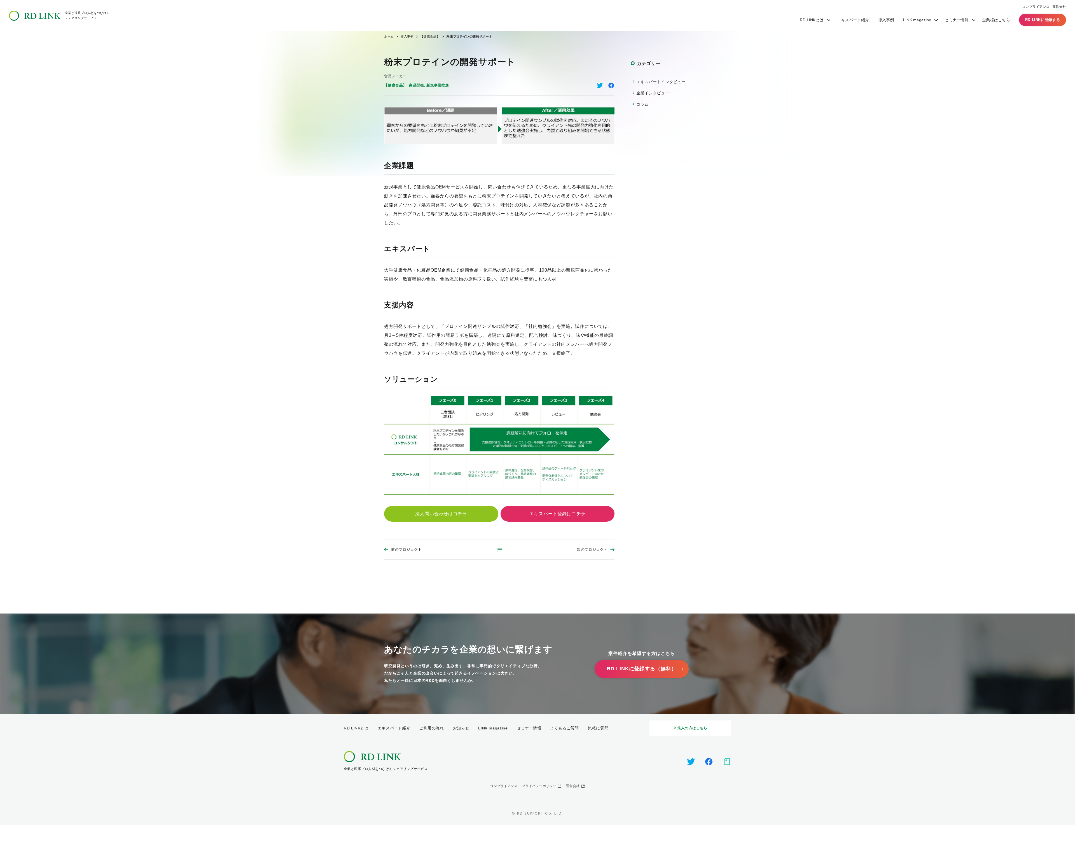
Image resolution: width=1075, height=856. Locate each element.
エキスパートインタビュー (661, 82)
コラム (642, 104)
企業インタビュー (652, 93)
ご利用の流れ (431, 728)
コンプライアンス (1036, 7)
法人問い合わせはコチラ (441, 513)
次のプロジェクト (592, 549)
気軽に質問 (598, 728)
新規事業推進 (437, 85)
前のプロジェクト (406, 549)
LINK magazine (917, 20)
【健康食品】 (395, 85)
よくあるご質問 (564, 728)
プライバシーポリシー (539, 786)
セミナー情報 (957, 20)
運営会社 (1059, 7)
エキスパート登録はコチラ (557, 513)
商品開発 (416, 85)
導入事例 (886, 20)
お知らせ (461, 728)
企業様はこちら (996, 20)
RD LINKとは (812, 20)
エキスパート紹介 (853, 20)
